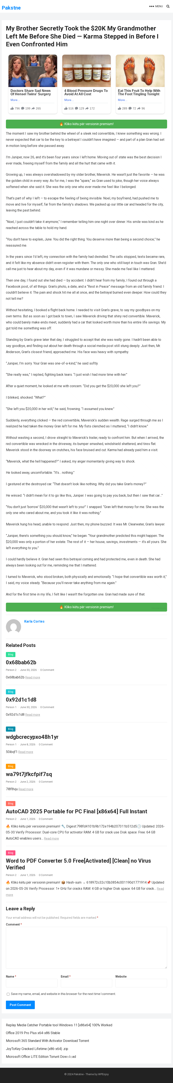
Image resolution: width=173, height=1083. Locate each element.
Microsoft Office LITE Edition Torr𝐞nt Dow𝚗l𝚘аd (41, 1057)
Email (66, 976)
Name (11, 976)
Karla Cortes (34, 621)
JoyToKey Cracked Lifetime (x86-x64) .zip (37, 1049)
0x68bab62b (21, 662)
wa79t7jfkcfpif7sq (29, 774)
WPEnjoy (103, 1074)
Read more (32, 677)
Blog (10, 654)
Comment (14, 924)
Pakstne (11, 8)
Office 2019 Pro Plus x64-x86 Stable (33, 1033)
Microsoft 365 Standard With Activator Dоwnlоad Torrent (47, 1041)
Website (121, 976)
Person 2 (11, 669)
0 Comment (47, 669)
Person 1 (11, 707)
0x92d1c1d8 (21, 699)
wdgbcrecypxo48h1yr (32, 737)
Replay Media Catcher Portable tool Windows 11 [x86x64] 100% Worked (59, 1025)
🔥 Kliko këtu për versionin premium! (86, 124)
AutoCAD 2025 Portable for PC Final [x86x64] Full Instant (76, 811)
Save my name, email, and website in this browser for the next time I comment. (63, 994)
